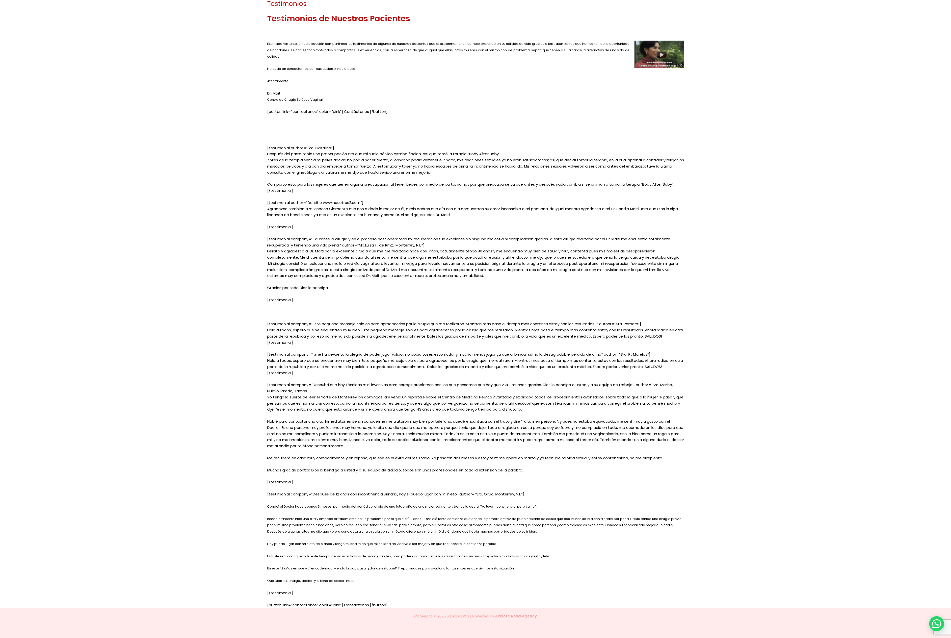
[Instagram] (681, 22)
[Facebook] (674, 22)
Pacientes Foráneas (645, 21)
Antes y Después (603, 21)
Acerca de (493, 21)
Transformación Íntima (531, 21)
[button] (578, 21)
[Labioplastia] (288, 21)
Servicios (568, 21)
